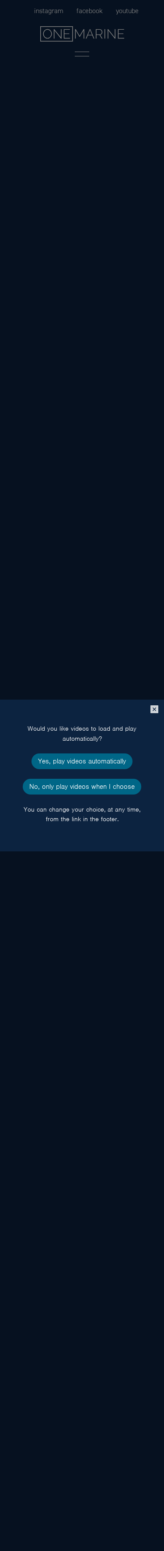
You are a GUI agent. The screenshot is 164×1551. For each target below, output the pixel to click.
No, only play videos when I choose (82, 786)
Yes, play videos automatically (82, 761)
